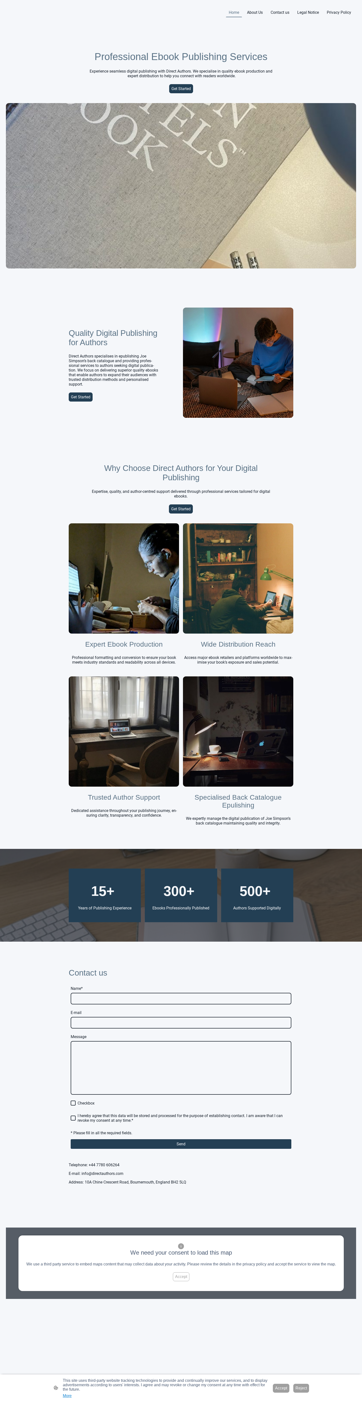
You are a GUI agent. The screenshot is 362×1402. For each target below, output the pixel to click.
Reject (301, 1388)
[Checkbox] (73, 1103)
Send (181, 1144)
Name (77, 988)
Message (78, 1036)
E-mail (76, 1012)
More (67, 1396)
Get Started (181, 88)
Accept (181, 1277)
